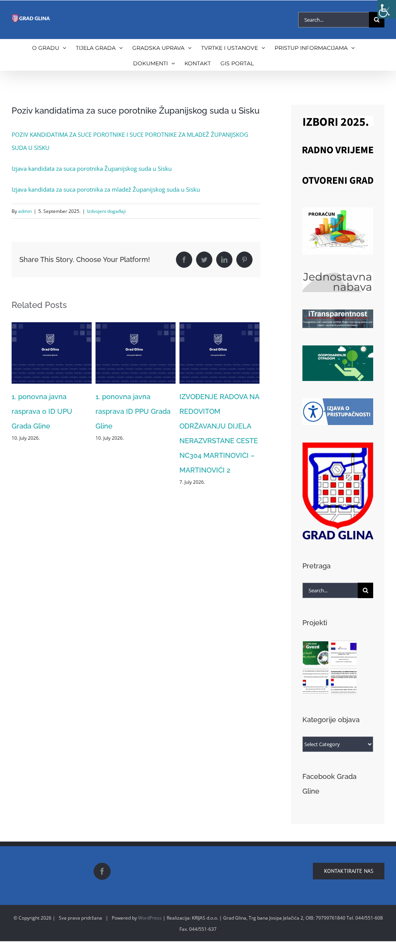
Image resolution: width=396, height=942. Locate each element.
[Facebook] (102, 871)
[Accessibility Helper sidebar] (386, 9)
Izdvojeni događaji (106, 211)
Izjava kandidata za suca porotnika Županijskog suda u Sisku (92, 168)
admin (25, 211)
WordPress (150, 918)
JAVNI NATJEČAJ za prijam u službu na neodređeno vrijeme (253, 411)
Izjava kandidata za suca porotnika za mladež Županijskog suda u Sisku (106, 189)
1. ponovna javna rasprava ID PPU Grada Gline (89, 411)
